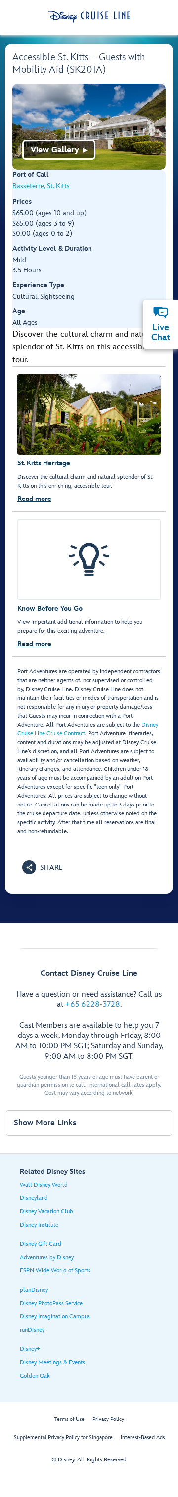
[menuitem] (160, 312)
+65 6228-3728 (92, 1004)
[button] (42, 867)
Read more (34, 499)
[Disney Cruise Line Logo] (89, 17)
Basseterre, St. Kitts (41, 186)
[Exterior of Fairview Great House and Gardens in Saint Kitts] (89, 127)
